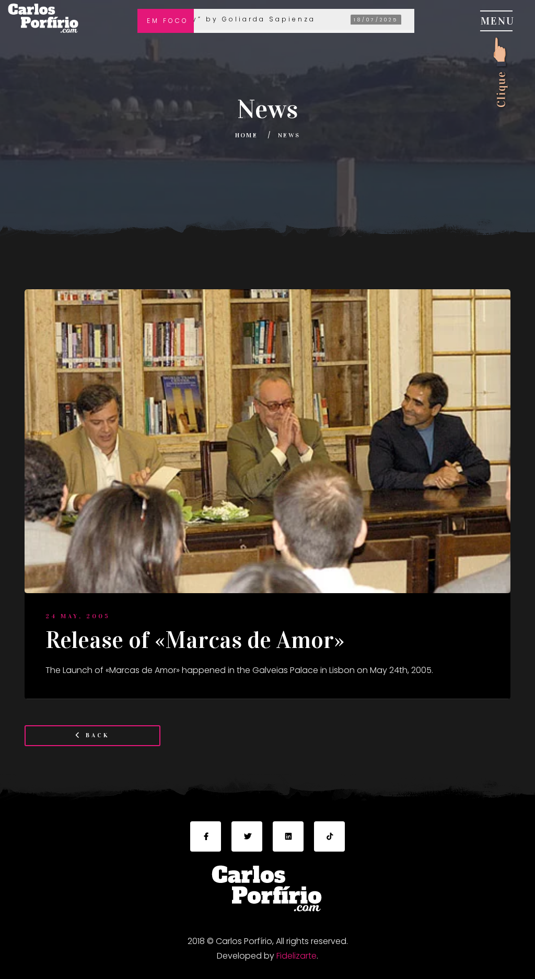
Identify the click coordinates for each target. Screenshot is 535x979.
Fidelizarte (296, 956)
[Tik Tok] (329, 836)
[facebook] (205, 836)
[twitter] (246, 836)
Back (96, 735)
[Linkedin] (288, 836)
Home (246, 135)
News (289, 135)
